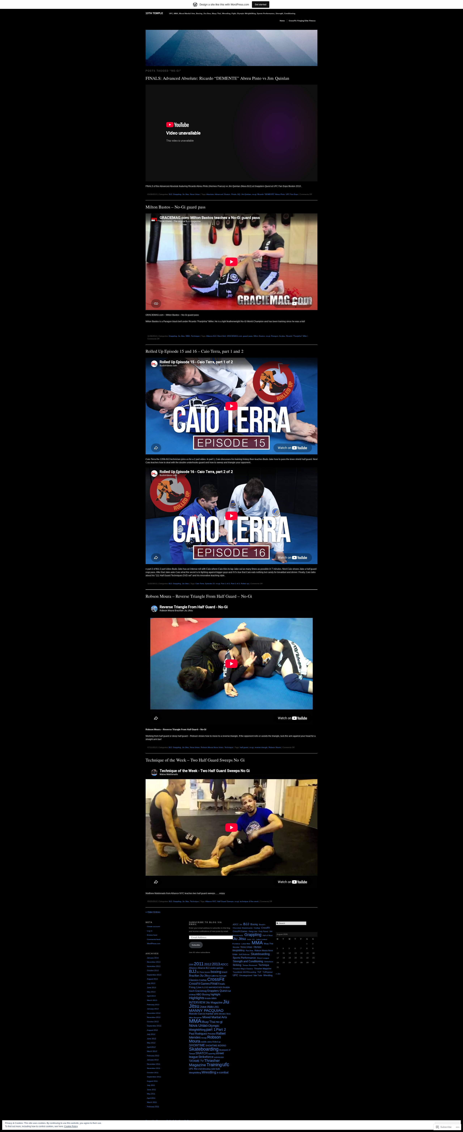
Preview (212, 1034)
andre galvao (216, 968)
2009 (191, 964)
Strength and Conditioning (248, 961)
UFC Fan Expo (292, 194)
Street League (263, 958)
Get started (260, 4)
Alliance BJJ (211, 336)
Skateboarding (203, 1049)
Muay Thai (208, 1021)
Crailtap (203, 980)
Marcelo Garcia (197, 1013)
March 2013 (152, 1000)
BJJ (170, 194)
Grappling (177, 194)
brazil (224, 972)
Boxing (254, 924)
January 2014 (153, 958)
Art (241, 925)
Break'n (262, 925)
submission (219, 1057)
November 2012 (153, 1017)
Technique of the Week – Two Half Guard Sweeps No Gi (195, 760)
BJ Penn (200, 972)
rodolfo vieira (206, 1042)
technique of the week (249, 901)
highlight (215, 994)
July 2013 (151, 983)
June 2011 (151, 1090)
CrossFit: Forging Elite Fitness (302, 21)
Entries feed (152, 935)
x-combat (222, 1072)
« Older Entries (153, 912)
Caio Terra (200, 584)
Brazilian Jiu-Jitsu (199, 975)
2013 (216, 964)
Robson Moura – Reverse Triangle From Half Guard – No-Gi (199, 596)
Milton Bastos (259, 336)
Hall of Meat (268, 935)
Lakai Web (245, 944)
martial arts (211, 1013)
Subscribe (196, 945)
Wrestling (209, 1072)
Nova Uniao (195, 194)
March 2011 (152, 1102)
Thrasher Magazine (204, 1062)
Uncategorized (245, 975)
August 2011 (152, 1081)
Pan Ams (249, 951)
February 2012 (153, 1056)
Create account (153, 927)
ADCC (224, 964)
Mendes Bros (225, 1014)
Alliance (193, 968)
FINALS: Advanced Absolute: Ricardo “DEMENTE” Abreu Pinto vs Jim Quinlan (217, 78)
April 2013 (151, 996)
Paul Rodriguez (198, 1033)
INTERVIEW (197, 1002)
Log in (149, 931)
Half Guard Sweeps (225, 901)
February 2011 (153, 1107)
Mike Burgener (195, 1017)
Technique (195, 336)
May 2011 (151, 1094)
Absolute (210, 194)
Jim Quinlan (246, 194)
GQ (238, 194)
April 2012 (151, 1047)
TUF (259, 972)
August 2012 (152, 1030)
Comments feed (153, 939)
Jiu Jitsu (185, 194)
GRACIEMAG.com (234, 336)
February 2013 (153, 1005)
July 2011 (151, 1085)
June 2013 (151, 987)
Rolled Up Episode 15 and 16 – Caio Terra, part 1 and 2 (194, 351)
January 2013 (153, 1009)
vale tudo (215, 1069)
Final (213, 983)
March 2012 (152, 1051)
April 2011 (151, 1098)
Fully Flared (263, 931)
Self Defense (244, 954)
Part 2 (221, 1029)
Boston (227, 194)
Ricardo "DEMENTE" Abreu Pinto (271, 194)
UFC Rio (193, 1069)
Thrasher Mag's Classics (243, 969)
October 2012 (153, 1022)
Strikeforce (205, 1057)
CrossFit (215, 979)
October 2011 (152, 1073)
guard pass (247, 336)
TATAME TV (196, 1060)
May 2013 (151, 992)
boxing (216, 972)
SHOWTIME (197, 1045)
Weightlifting (195, 1072)
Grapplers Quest (217, 990)
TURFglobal (267, 972)
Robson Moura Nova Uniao (212, 747)
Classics (193, 979)
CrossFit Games (199, 983)
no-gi (254, 194)
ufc (225, 1064)
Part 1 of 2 (225, 584)
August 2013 (152, 979)
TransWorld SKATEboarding (244, 972)
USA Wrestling (204, 1069)
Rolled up (245, 584)
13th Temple (154, 13)
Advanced (219, 194)
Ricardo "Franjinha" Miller (296, 336)
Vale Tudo (257, 975)
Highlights (196, 998)
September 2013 (154, 975)
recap (204, 1038)
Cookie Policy (71, 1126)
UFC (235, 975)
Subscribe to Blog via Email (205, 923)
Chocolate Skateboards (242, 928)
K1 (253, 939)
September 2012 (154, 1026)
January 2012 (153, 1060)
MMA (188, 336)
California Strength (218, 976)
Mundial (236, 947)
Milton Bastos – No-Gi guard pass (175, 207)
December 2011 (153, 1064)
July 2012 (151, 1034)
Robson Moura (275, 747)
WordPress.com (153, 944)
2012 (207, 964)
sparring (211, 1053)
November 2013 (153, 966)
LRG (216, 1007)
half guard (244, 747)
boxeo (207, 972)
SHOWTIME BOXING (215, 1045)
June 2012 (151, 1039)
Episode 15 (210, 584)
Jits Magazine (214, 1002)
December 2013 (153, 962)
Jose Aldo (206, 1007)
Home (282, 21)
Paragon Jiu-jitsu (278, 336)
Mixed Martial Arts (214, 1017)
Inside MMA (210, 998)
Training (214, 1064)
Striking (237, 964)
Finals (233, 194)
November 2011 (153, 1068)
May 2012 (151, 1043)
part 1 (211, 1029)
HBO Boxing (203, 994)
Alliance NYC (210, 901)
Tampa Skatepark (250, 965)
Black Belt (221, 336)
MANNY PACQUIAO (206, 1010)
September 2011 (154, 1077)
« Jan (278, 974)
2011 (199, 963)
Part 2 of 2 (235, 584)
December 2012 (153, 1013)
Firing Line (195, 987)
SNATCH (202, 1053)
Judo (249, 939)
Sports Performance (244, 957)
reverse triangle (261, 747)
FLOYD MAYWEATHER (212, 987)
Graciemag (201, 991)
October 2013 (153, 970)
